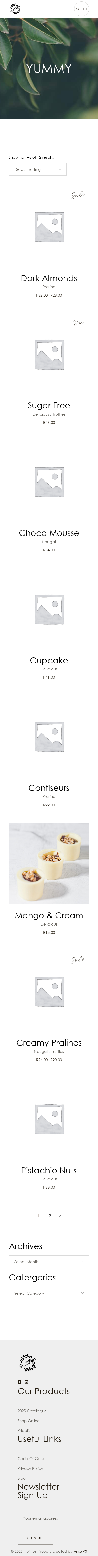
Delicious (41, 414)
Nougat (49, 541)
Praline (49, 286)
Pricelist (24, 1430)
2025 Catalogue (32, 1410)
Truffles (59, 414)
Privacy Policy (30, 1468)
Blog (22, 1478)
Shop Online (29, 1420)
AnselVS (80, 1551)
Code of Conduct (35, 1458)
